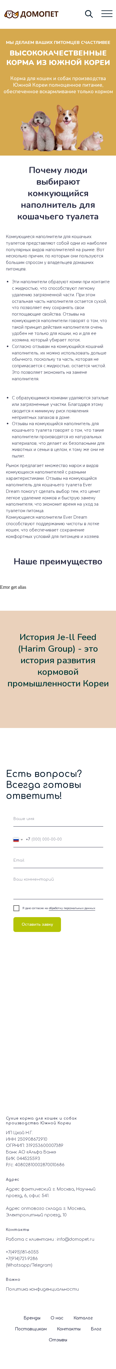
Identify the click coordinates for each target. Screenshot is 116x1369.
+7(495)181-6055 (22, 1252)
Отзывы (58, 1340)
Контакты (69, 1329)
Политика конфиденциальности (42, 1289)
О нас (57, 1318)
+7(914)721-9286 (22, 1258)
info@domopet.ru (75, 1239)
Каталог (83, 1318)
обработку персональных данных (72, 908)
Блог (96, 1329)
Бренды (31, 1318)
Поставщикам (31, 1329)
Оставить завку (37, 924)
